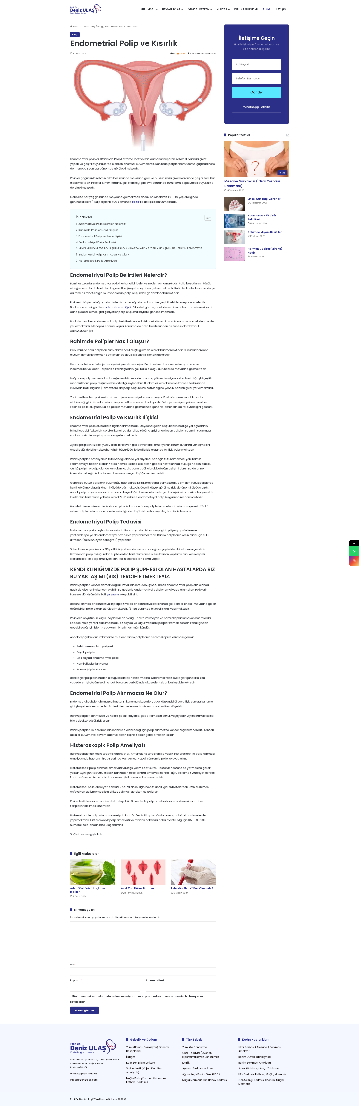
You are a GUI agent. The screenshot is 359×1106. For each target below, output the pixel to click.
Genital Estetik (198, 9)
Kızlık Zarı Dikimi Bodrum (137, 888)
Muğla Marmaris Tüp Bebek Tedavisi (204, 1080)
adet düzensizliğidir (118, 307)
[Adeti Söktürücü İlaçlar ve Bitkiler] (92, 872)
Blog (266, 9)
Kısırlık (186, 1063)
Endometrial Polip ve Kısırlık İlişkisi (100, 236)
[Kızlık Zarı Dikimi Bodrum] (143, 872)
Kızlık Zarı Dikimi (246, 9)
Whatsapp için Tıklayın (83, 1073)
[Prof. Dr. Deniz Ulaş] (85, 9)
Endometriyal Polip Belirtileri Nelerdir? (102, 224)
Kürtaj (222, 9)
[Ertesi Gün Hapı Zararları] (234, 204)
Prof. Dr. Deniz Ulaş (83, 26)
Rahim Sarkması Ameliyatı (254, 1063)
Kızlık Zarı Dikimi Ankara (140, 1063)
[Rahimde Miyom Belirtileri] (234, 237)
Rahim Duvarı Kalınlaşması (254, 1057)
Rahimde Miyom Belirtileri (265, 232)
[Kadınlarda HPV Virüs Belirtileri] (234, 221)
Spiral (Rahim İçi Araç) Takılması (258, 1068)
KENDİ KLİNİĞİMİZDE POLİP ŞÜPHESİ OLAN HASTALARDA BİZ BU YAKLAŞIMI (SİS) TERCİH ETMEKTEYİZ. (141, 248)
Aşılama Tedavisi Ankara (197, 1068)
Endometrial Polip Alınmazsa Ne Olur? (104, 254)
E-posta (76, 980)
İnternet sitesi (155, 980)
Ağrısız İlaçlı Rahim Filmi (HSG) (201, 1074)
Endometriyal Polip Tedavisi (97, 242)
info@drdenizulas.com (84, 1080)
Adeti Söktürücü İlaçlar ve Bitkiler (87, 890)
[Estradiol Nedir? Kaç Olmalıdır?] (193, 872)
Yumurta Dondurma (194, 1047)
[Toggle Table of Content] (206, 218)
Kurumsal (147, 9)
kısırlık (135, 202)
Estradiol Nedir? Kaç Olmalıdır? (192, 888)
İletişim (281, 9)
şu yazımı (113, 594)
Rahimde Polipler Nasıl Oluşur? (99, 230)
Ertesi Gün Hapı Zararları (264, 199)
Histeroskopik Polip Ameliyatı (98, 261)
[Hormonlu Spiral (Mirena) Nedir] (234, 254)
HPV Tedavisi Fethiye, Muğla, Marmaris (262, 1074)
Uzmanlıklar (171, 9)
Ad (73, 964)
